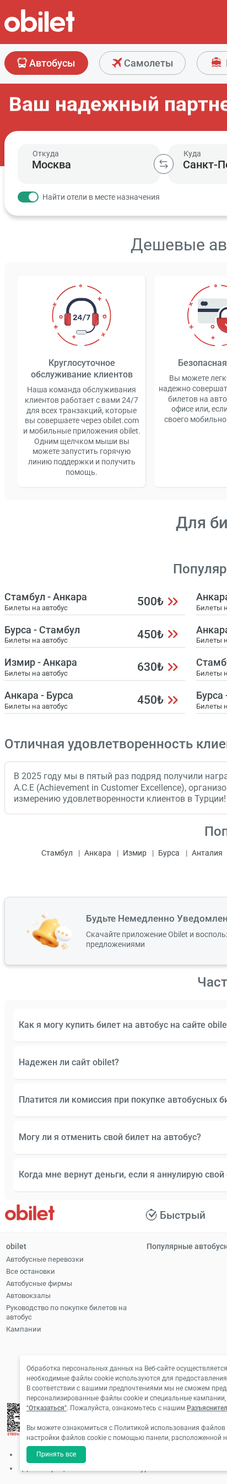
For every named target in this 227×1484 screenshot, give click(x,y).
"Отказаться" (46, 1408)
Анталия (207, 853)
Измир (135, 853)
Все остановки (30, 1271)
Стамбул (57, 853)
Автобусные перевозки (45, 1259)
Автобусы (51, 63)
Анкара (97, 853)
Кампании (23, 1329)
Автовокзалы (28, 1295)
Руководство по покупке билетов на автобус (66, 1312)
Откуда (46, 153)
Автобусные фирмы (39, 1283)
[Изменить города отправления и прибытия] (164, 164)
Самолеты (147, 63)
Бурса (169, 853)
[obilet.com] (66, 30)
